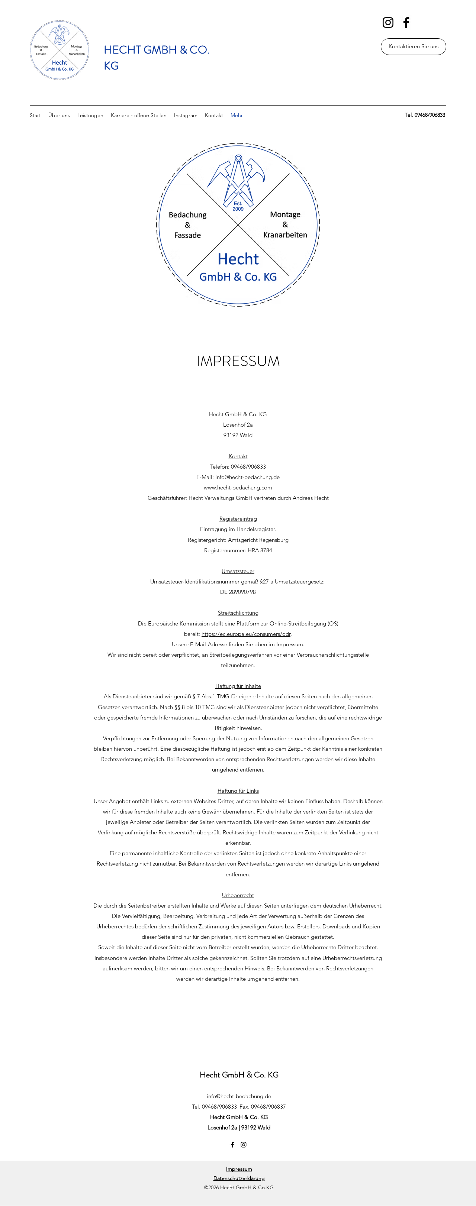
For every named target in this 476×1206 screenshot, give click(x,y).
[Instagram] (388, 22)
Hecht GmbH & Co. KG (239, 1074)
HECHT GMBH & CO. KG (157, 57)
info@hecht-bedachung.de (247, 477)
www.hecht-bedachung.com (238, 487)
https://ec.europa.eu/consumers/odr (246, 633)
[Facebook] (406, 22)
